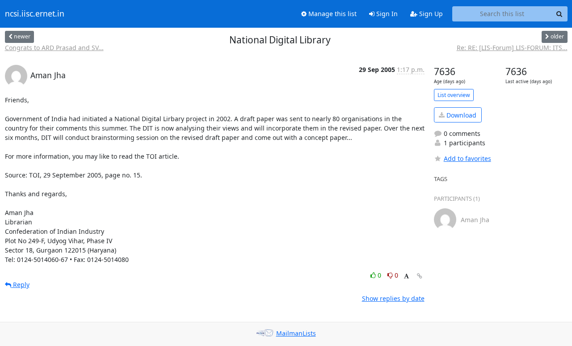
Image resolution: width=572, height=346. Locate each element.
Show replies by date (393, 298)
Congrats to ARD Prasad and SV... (54, 47)
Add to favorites (467, 158)
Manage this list (332, 13)
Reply (20, 284)
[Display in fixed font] (406, 276)
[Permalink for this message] (420, 276)
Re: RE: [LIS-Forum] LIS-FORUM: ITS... (512, 47)
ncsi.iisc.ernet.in (34, 13)
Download (460, 115)
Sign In (386, 13)
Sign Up (430, 13)
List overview (453, 95)
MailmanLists (296, 333)
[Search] (559, 13)
